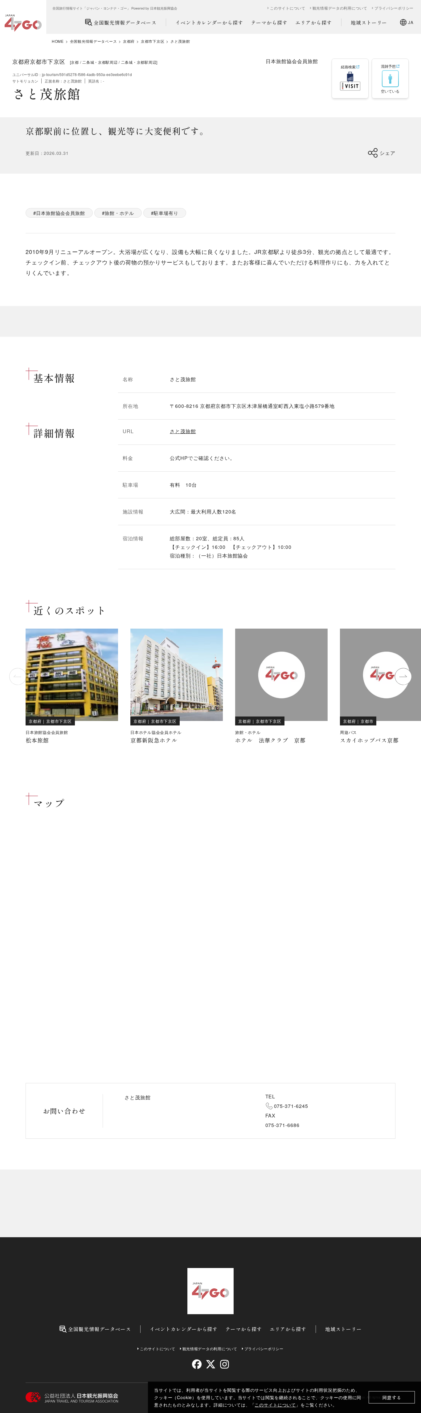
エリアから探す (313, 22)
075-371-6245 (291, 1105)
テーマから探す (269, 22)
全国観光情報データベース (125, 22)
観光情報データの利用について (340, 8)
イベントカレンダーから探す (209, 22)
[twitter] (210, 1364)
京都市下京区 (152, 41)
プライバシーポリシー (394, 8)
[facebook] (196, 1364)
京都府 (129, 41)
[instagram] (224, 1364)
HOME (58, 41)
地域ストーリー (369, 22)
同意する (392, 1397)
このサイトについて (275, 1405)
